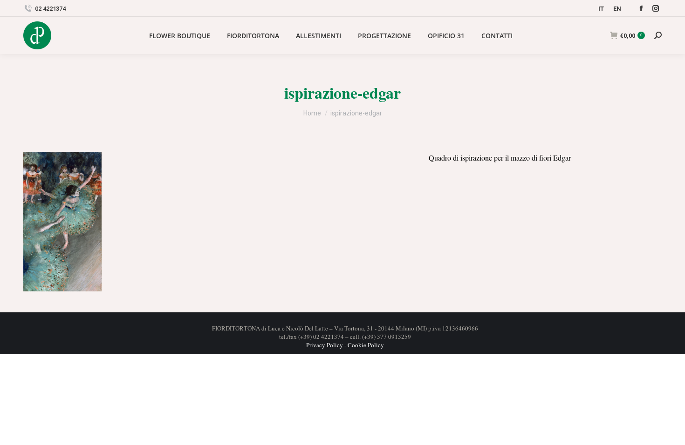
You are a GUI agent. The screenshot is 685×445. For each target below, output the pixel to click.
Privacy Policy (324, 345)
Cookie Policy (366, 345)
